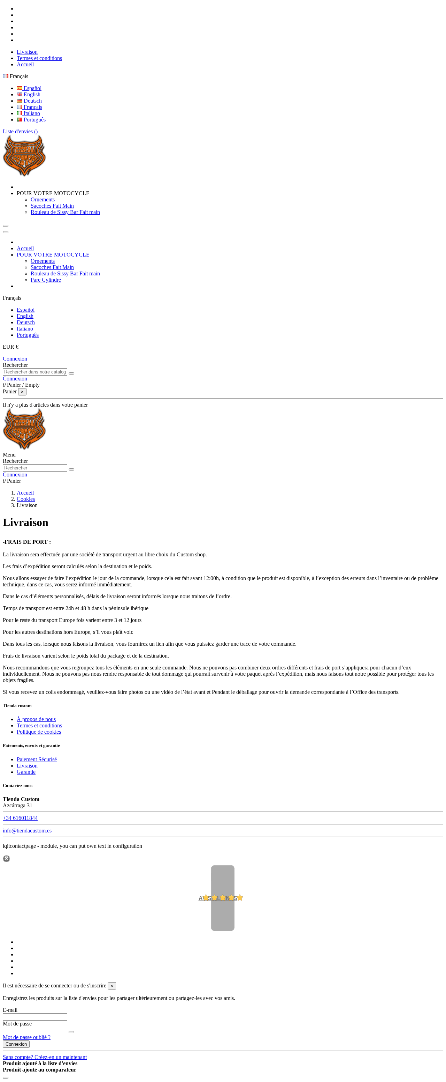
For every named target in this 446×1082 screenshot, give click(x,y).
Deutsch (32, 101)
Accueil (25, 64)
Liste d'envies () (20, 131)
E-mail (10, 1010)
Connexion (15, 359)
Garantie (26, 772)
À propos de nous (36, 719)
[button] (53, 193)
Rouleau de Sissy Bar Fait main (65, 212)
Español (31, 88)
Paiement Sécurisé (37, 759)
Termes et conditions (39, 58)
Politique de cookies (39, 732)
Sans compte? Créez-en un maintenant (45, 1057)
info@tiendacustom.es (27, 830)
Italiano (31, 113)
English (31, 94)
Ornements (43, 199)
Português (34, 120)
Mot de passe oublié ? (27, 1037)
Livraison (27, 52)
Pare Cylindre (46, 280)
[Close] (5, 232)
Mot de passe (17, 1024)
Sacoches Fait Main (52, 206)
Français (32, 107)
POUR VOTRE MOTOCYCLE (53, 255)
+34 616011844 (20, 818)
